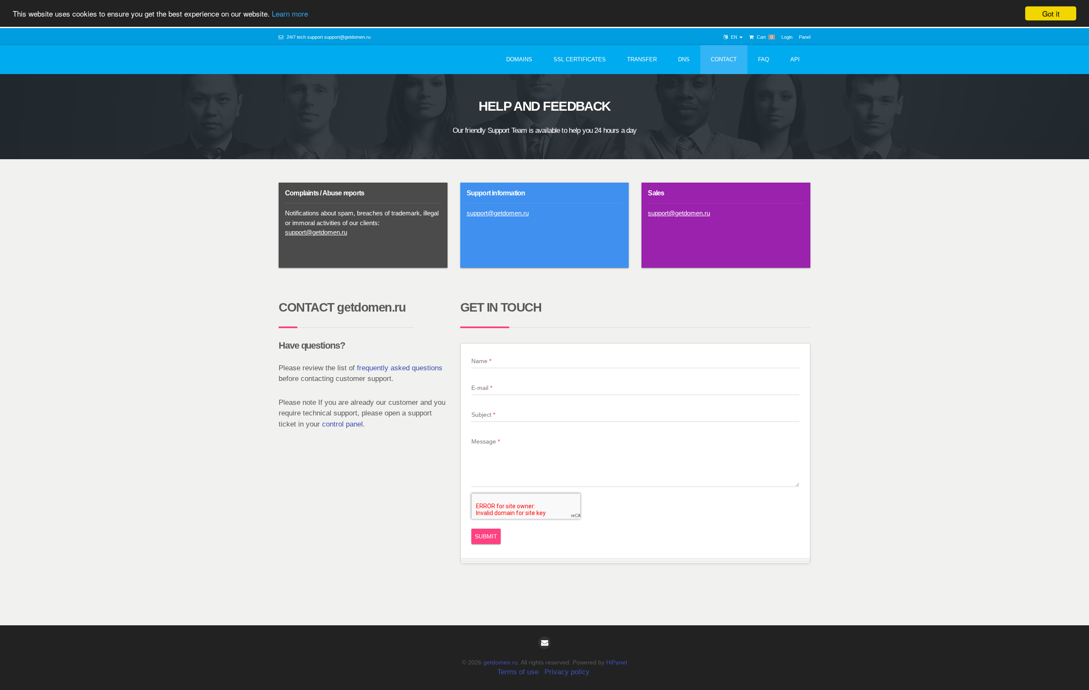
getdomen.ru (500, 662)
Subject (481, 414)
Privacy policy (567, 672)
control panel (342, 424)
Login (787, 37)
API (795, 59)
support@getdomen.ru (347, 37)
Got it (1051, 13)
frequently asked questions (399, 368)
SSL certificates (579, 59)
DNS (684, 59)
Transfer (642, 59)
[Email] (544, 643)
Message (483, 441)
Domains (519, 59)
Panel (804, 37)
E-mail (479, 387)
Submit (486, 536)
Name (479, 361)
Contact (724, 59)
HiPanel (616, 662)
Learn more (290, 14)
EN (734, 37)
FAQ (763, 59)
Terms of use (518, 672)
